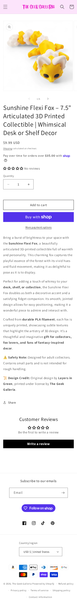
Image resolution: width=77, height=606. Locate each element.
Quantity (8, 176)
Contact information (40, 596)
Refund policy (66, 583)
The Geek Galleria (22, 583)
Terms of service (40, 590)
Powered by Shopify (43, 583)
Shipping (7, 148)
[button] (5, 7)
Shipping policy (61, 590)
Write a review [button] (38, 444)
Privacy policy (19, 590)
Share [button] (12, 402)
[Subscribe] (63, 493)
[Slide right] (48, 98)
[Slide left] (29, 98)
